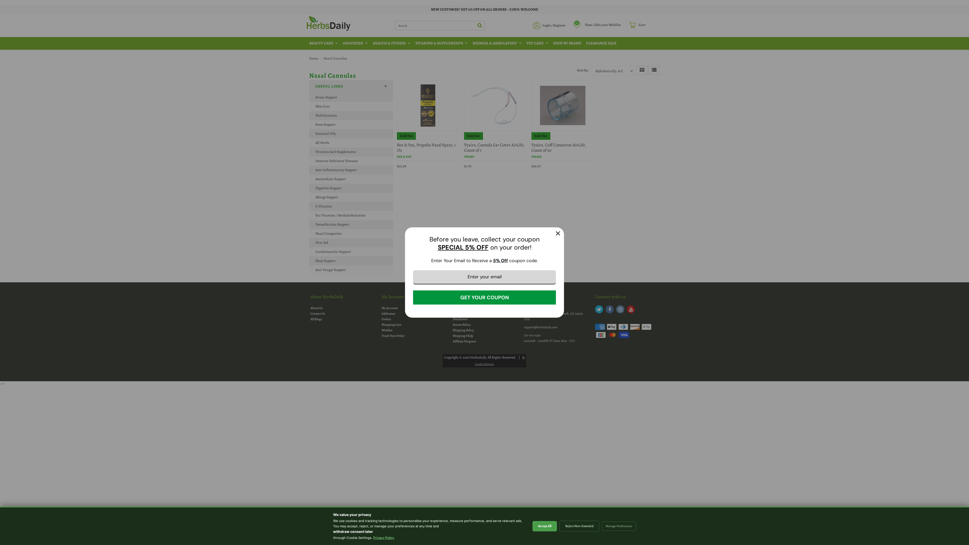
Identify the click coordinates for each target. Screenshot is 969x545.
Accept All (544, 526)
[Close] (558, 233)
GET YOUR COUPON (484, 297)
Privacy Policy (383, 538)
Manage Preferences (619, 526)
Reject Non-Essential (579, 526)
